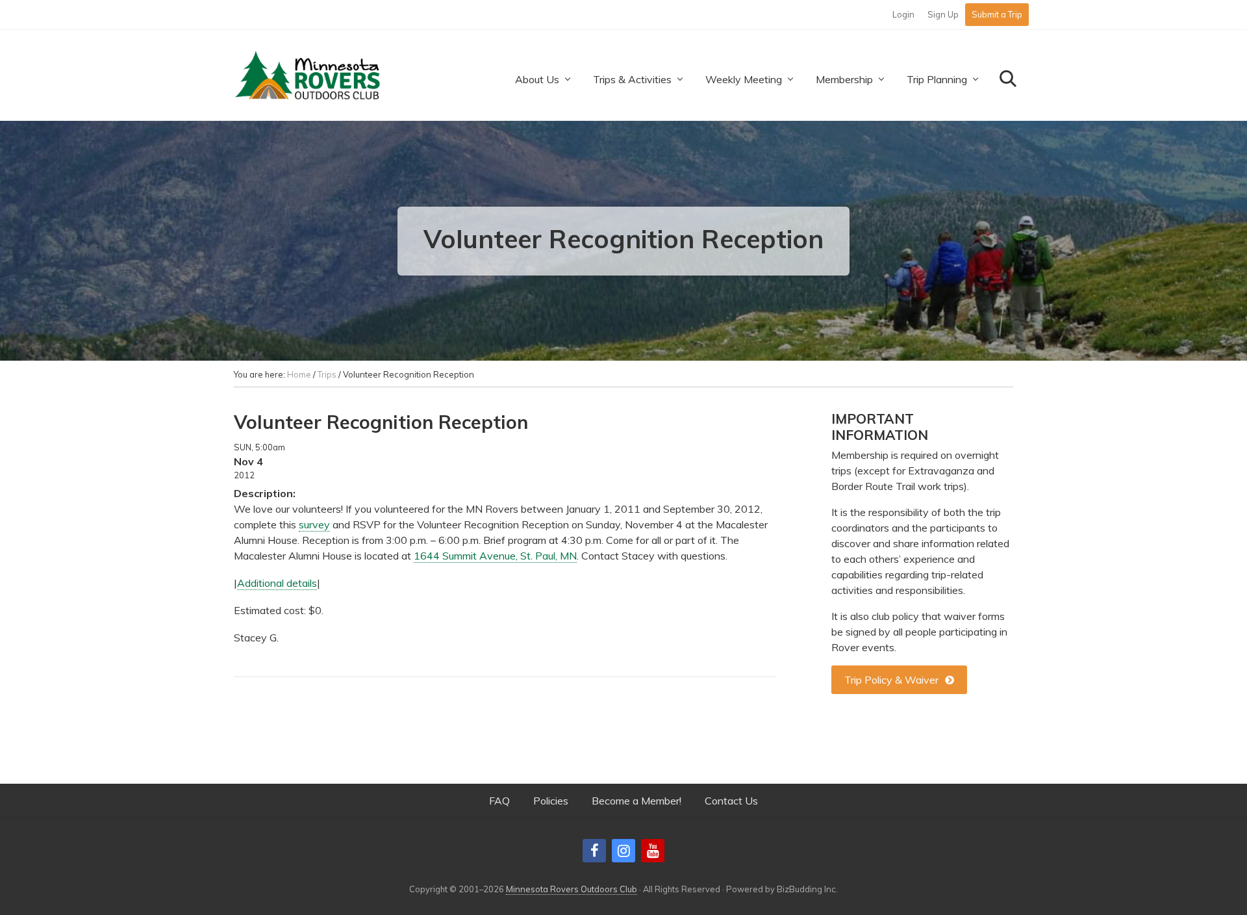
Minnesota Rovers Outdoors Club (571, 889)
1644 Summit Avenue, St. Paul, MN (495, 555)
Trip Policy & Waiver (891, 679)
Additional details (277, 582)
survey (314, 524)
